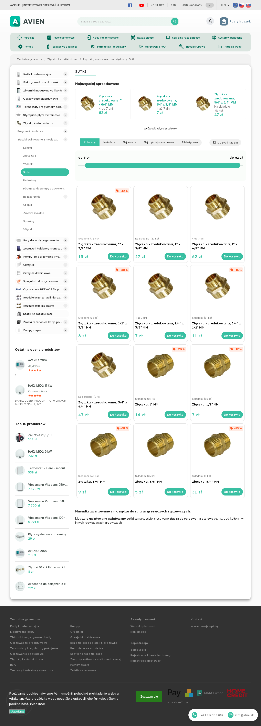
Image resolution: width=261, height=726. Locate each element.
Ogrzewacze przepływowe (29, 642)
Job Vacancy (192, 5)
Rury (13, 664)
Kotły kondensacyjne (102, 37)
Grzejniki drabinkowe (85, 637)
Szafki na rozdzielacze (183, 37)
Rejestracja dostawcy (145, 660)
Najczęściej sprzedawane (159, 142)
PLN (223, 5)
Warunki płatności (142, 626)
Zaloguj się (138, 649)
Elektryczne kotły (22, 631)
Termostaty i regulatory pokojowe (34, 648)
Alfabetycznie (190, 142)
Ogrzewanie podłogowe (27, 653)
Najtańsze (109, 142)
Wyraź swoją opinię (204, 626)
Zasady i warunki (143, 619)
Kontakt (157, 5)
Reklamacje (138, 631)
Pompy (25, 46)
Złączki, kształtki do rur (26, 659)
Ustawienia (17, 711)
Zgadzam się (149, 696)
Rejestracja (139, 643)
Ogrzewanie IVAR (152, 46)
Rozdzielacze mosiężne (87, 648)
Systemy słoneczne (227, 37)
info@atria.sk (241, 715)
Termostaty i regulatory (108, 46)
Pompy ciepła (79, 664)
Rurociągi (26, 37)
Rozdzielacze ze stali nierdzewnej (94, 642)
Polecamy (90, 142)
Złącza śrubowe (192, 46)
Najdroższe (129, 142)
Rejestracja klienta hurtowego (151, 655)
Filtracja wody (229, 46)
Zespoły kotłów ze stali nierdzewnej (95, 659)
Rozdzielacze (142, 37)
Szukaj (174, 21)
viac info (37, 704)
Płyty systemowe (61, 37)
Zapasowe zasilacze (62, 46)
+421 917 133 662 (208, 715)
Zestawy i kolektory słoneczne (31, 670)
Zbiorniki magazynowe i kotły (30, 637)
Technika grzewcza (25, 619)
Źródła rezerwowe (83, 670)
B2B (173, 5)
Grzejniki (76, 631)
